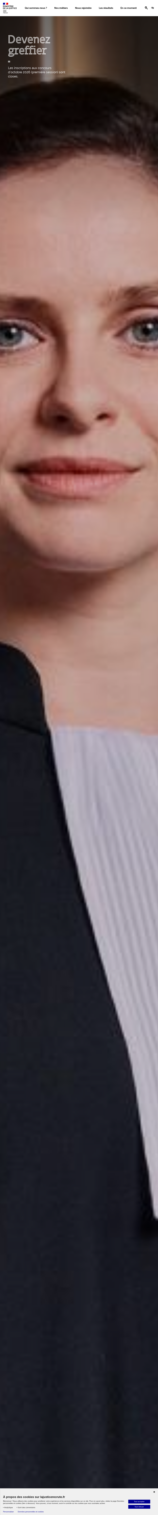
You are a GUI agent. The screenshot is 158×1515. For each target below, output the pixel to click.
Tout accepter (139, 1502)
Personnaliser (8, 1512)
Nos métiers (61, 8)
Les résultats (106, 8)
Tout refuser (139, 1507)
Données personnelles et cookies (31, 1512)
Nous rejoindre (83, 8)
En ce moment (128, 8)
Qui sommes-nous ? (36, 8)
